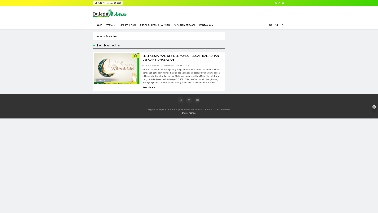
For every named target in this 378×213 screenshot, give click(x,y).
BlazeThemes (188, 113)
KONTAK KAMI (206, 25)
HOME (99, 25)
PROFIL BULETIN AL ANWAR (155, 25)
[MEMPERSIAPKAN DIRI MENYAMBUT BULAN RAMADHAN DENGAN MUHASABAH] (117, 68)
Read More (147, 87)
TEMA (109, 25)
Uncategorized (103, 80)
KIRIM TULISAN (128, 25)
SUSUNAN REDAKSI (184, 25)
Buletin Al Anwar (152, 65)
